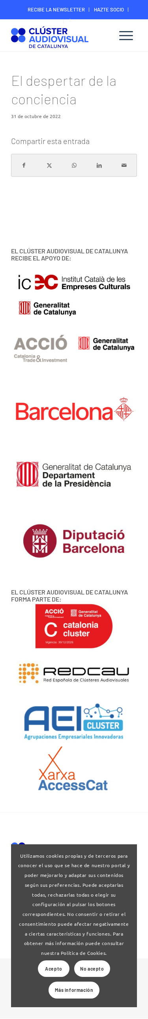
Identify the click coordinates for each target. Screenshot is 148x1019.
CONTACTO (47, 21)
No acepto (92, 968)
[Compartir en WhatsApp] (74, 165)
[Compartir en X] (49, 165)
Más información (74, 990)
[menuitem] (56, 9)
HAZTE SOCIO (109, 9)
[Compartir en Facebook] (23, 165)
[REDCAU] (74, 673)
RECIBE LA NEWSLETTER (56, 9)
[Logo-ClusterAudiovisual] (61, 36)
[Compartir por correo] (124, 165)
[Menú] (126, 35)
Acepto (53, 968)
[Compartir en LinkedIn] (99, 165)
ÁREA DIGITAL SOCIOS (92, 21)
